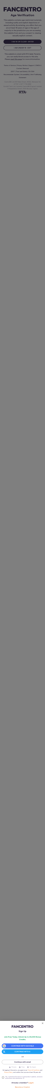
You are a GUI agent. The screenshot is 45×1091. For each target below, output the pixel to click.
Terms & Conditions (34, 1070)
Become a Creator (22, 1087)
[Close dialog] (42, 1023)
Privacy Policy (8, 1072)
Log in (31, 1083)
